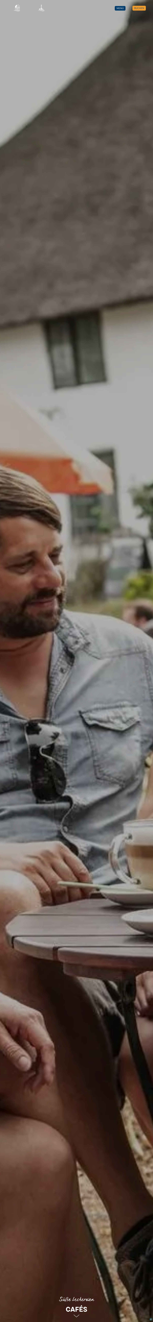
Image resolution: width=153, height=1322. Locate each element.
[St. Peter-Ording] (17, 8)
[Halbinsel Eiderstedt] (41, 8)
